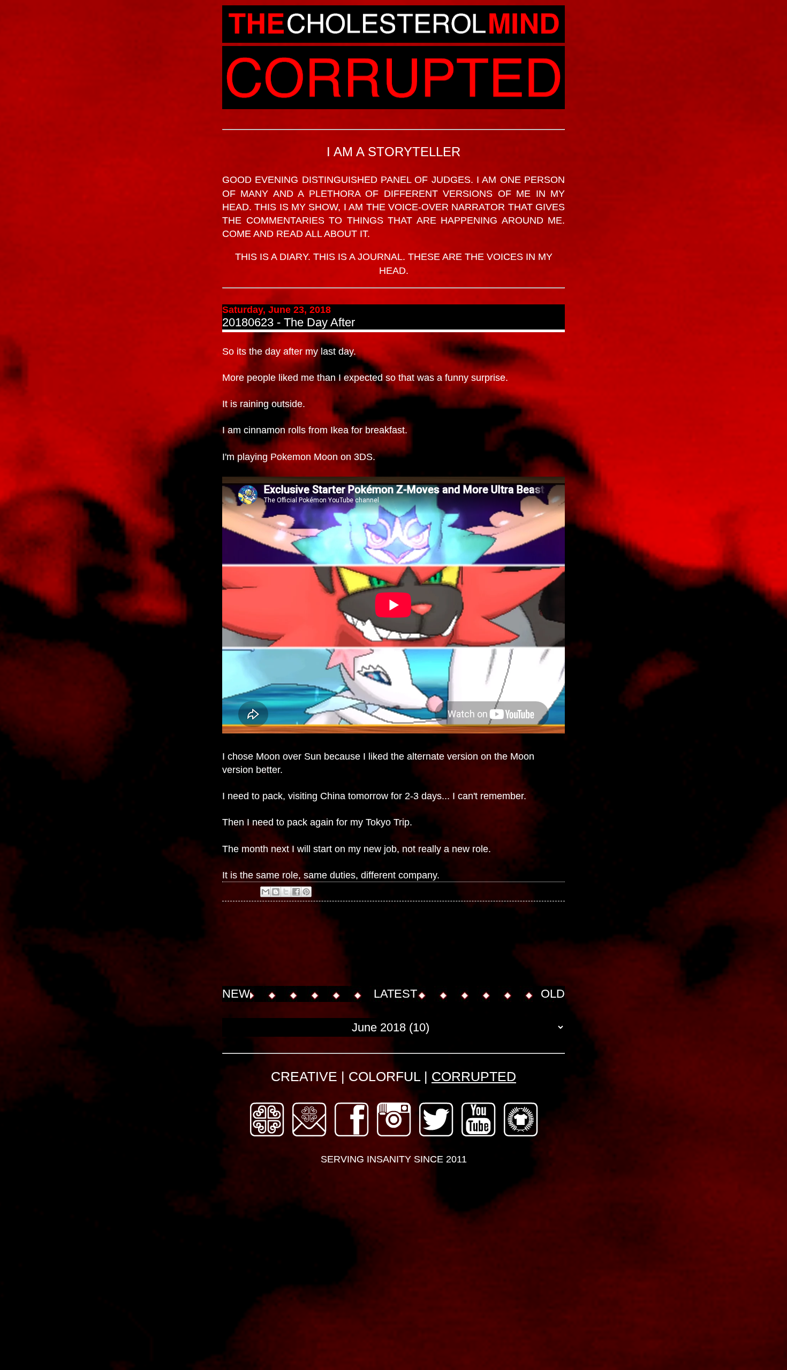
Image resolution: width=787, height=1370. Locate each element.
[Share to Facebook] (296, 891)
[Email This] (265, 891)
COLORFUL (384, 1076)
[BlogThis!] (275, 891)
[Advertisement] (417, 945)
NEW (236, 993)
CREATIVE (304, 1076)
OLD (553, 993)
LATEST (395, 993)
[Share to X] (286, 891)
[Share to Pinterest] (306, 891)
